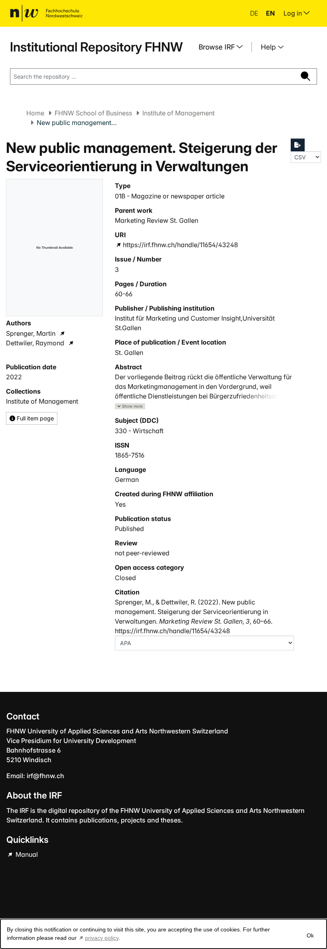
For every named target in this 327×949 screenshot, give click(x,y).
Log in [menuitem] (293, 13)
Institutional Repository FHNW (96, 47)
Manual (26, 854)
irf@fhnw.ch (45, 776)
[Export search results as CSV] (298, 145)
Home (35, 113)
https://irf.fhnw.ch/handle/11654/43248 (180, 245)
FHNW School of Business (93, 113)
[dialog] (163, 934)
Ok (310, 935)
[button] (130, 406)
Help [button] (269, 47)
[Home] (46, 13)
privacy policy (101, 938)
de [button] (255, 13)
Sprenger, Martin (30, 333)
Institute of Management (178, 113)
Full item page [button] (34, 418)
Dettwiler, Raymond (35, 343)
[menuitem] (224, 47)
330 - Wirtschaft (139, 431)
